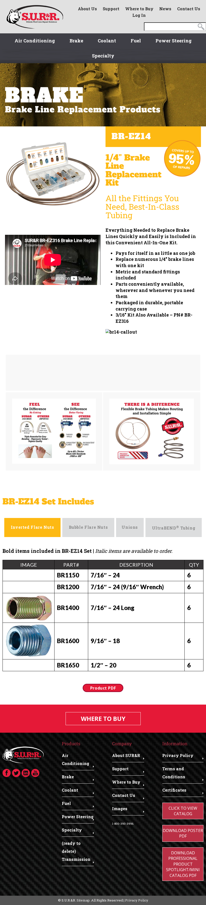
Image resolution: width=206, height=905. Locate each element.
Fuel (136, 41)
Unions (130, 527)
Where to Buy (139, 8)
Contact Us (188, 8)
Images (119, 808)
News (165, 8)
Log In (139, 15)
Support (111, 8)
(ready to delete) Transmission (76, 851)
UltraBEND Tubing (173, 527)
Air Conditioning (35, 41)
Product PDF (103, 688)
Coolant (107, 41)
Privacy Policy (177, 755)
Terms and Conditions (173, 772)
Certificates (174, 790)
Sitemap (83, 900)
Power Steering (174, 41)
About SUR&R (126, 755)
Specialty (103, 56)
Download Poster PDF (183, 833)
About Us (87, 8)
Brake (76, 41)
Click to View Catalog (183, 810)
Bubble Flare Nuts (88, 527)
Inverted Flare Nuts (32, 527)
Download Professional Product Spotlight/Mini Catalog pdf (183, 864)
